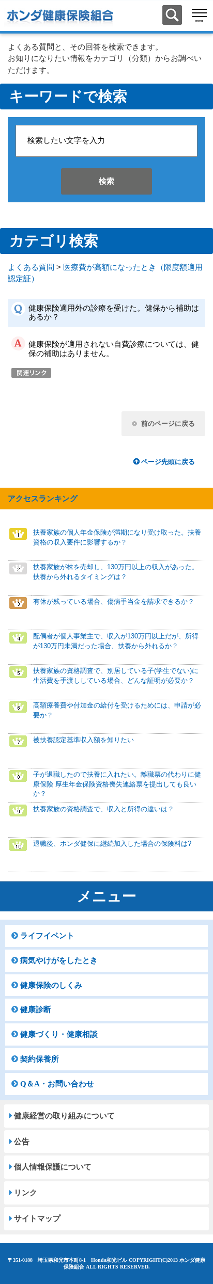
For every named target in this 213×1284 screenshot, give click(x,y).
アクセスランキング (43, 498)
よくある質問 (31, 267)
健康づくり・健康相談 (59, 1034)
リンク (25, 1193)
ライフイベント (47, 936)
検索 (106, 181)
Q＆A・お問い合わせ (57, 1084)
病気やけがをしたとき (59, 960)
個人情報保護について (53, 1167)
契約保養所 (39, 1059)
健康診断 (35, 1009)
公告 (21, 1141)
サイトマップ (37, 1218)
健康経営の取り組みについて (64, 1116)
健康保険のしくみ (51, 985)
